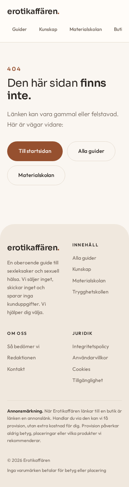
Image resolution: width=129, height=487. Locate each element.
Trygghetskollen (90, 291)
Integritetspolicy (90, 346)
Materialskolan (86, 29)
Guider (19, 29)
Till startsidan (35, 150)
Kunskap (48, 29)
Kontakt (16, 369)
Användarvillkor (90, 357)
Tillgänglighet (87, 380)
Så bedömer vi (23, 346)
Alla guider (91, 150)
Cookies (81, 369)
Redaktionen (21, 357)
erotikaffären (33, 11)
